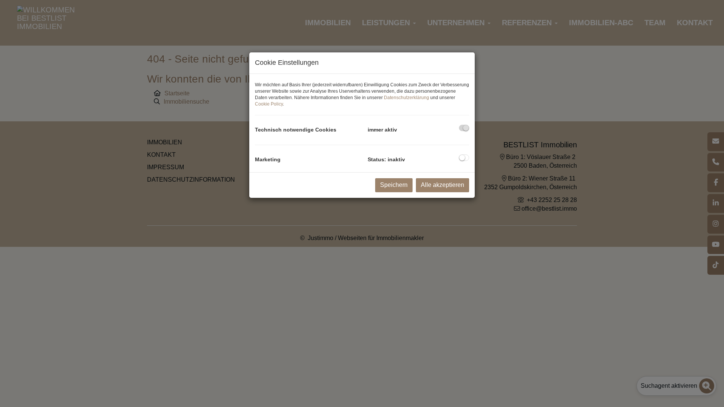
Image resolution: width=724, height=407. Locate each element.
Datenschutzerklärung (406, 97)
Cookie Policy (269, 104)
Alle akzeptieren (442, 185)
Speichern (394, 185)
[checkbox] (464, 128)
